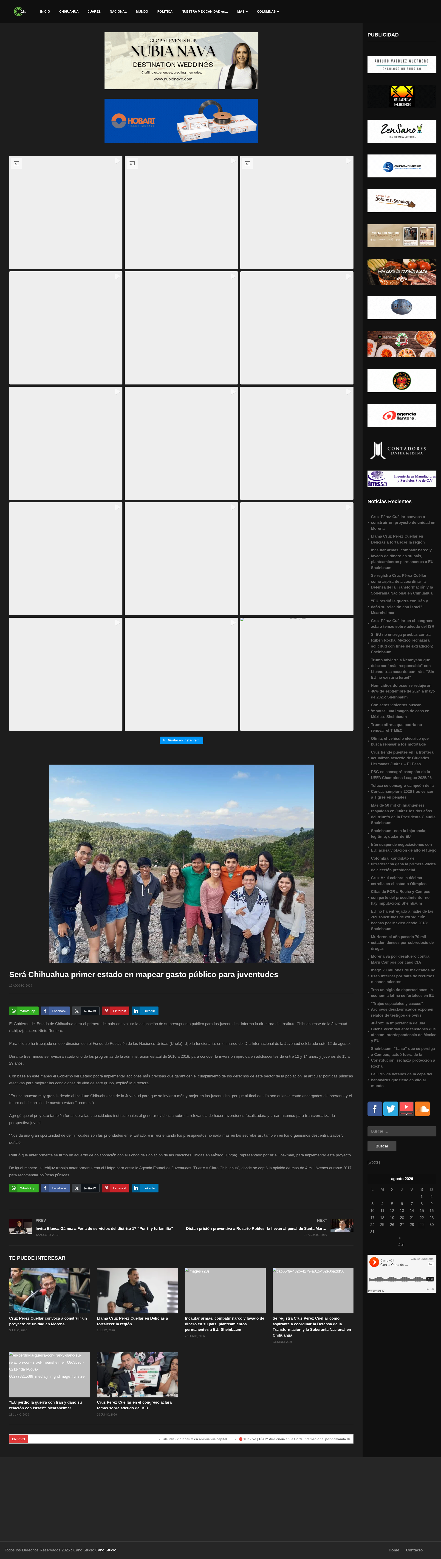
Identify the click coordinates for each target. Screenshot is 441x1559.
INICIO (45, 11)
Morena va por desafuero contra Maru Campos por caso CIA (400, 959)
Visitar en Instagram (184, 740)
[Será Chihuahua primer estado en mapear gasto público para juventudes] (49, 1290)
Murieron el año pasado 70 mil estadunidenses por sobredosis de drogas (402, 943)
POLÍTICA (164, 11)
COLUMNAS (266, 11)
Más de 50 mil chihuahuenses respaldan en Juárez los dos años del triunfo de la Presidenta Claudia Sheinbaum (403, 814)
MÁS (240, 11)
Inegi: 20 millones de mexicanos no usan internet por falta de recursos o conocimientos (403, 976)
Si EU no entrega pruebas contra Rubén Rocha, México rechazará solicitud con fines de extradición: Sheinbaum (402, 643)
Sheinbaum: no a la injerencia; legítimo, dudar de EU (399, 834)
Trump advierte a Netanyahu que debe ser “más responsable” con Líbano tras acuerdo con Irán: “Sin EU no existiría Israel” (402, 669)
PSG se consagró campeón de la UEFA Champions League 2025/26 (401, 775)
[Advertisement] (55, 1497)
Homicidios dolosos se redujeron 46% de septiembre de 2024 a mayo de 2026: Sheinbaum (403, 691)
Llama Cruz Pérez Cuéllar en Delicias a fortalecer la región (398, 539)
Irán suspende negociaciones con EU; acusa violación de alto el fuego (403, 847)
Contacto (414, 1550)
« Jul (401, 1238)
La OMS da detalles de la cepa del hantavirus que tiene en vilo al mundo (401, 1080)
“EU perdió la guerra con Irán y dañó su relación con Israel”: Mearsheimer (399, 607)
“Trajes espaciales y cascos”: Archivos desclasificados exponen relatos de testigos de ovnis (402, 1009)
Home (394, 1550)
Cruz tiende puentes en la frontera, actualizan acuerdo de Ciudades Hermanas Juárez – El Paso (403, 758)
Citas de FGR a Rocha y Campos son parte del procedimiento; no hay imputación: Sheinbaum (400, 897)
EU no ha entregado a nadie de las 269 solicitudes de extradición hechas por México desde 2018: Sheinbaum (402, 920)
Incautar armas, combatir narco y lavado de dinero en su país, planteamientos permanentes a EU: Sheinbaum (224, 1324)
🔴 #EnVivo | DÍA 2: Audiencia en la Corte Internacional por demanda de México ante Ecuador (264, 1439)
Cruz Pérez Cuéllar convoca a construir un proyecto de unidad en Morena (403, 523)
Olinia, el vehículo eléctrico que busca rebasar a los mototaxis (400, 741)
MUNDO (142, 11)
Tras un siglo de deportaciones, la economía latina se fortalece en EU (402, 993)
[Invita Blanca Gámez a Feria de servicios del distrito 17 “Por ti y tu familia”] (93, 1227)
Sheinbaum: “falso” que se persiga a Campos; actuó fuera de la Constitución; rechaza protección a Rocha (403, 1057)
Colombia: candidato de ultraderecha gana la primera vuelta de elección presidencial (403, 864)
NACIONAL (118, 11)
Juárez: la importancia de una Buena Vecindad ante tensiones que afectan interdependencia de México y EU (403, 1032)
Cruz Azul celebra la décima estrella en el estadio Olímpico (399, 881)
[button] (65, 212)
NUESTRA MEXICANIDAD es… (205, 11)
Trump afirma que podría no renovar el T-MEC (396, 728)
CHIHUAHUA (69, 11)
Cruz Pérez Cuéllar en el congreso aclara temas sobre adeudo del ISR (402, 624)
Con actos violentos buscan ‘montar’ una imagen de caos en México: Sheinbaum (400, 711)
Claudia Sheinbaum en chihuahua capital (147, 1439)
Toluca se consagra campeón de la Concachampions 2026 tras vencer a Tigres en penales (402, 791)
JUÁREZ (94, 11)
